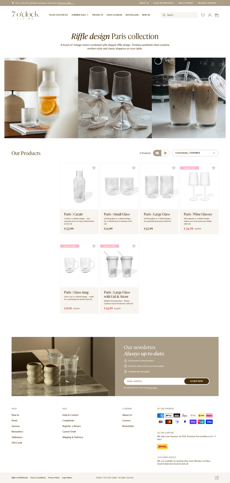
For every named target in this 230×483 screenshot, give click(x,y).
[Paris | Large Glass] (159, 198)
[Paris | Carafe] (79, 198)
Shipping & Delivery (72, 437)
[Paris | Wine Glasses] (199, 198)
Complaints (68, 420)
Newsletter (128, 426)
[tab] (157, 153)
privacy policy (152, 387)
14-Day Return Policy (163, 3)
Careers (126, 420)
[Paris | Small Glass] (119, 198)
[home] (25, 15)
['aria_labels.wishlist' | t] (203, 15)
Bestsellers (17, 431)
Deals (15, 420)
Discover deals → (66, 3)
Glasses (16, 426)
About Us (143, 3)
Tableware (17, 437)
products (97, 15)
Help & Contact (186, 3)
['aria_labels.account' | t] (210, 15)
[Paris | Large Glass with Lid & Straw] (119, 277)
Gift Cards (17, 442)
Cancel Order (69, 431)
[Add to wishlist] (94, 168)
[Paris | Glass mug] (79, 277)
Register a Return (71, 426)
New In (15, 414)
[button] (207, 3)
